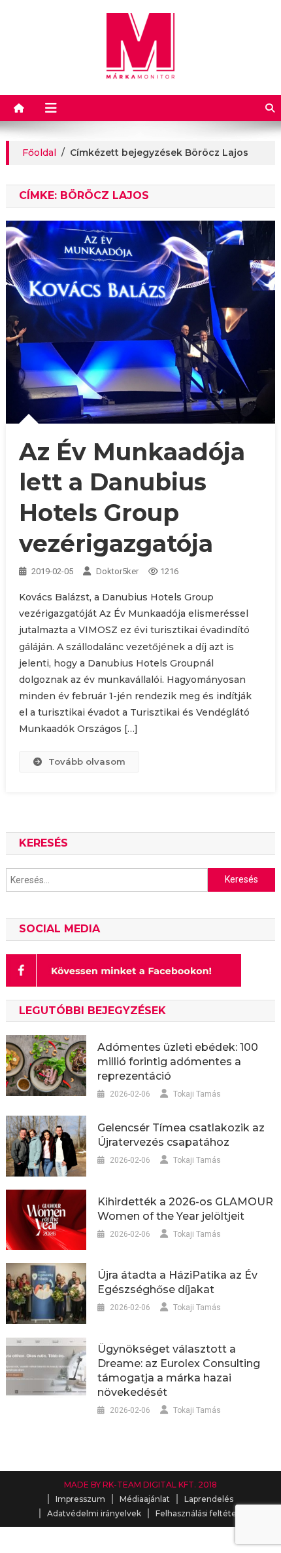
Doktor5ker (117, 571)
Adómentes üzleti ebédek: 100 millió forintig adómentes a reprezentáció (177, 1061)
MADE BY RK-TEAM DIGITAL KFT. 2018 (140, 1484)
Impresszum (80, 1499)
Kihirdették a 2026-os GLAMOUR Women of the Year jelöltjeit (185, 1209)
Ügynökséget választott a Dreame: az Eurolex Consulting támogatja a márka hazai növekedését (178, 1370)
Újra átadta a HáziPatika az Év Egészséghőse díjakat (177, 1282)
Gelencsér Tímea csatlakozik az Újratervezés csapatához (181, 1135)
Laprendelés (208, 1499)
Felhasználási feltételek (202, 1513)
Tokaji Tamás (197, 1094)
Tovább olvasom (86, 761)
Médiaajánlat (145, 1499)
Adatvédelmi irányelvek (94, 1513)
